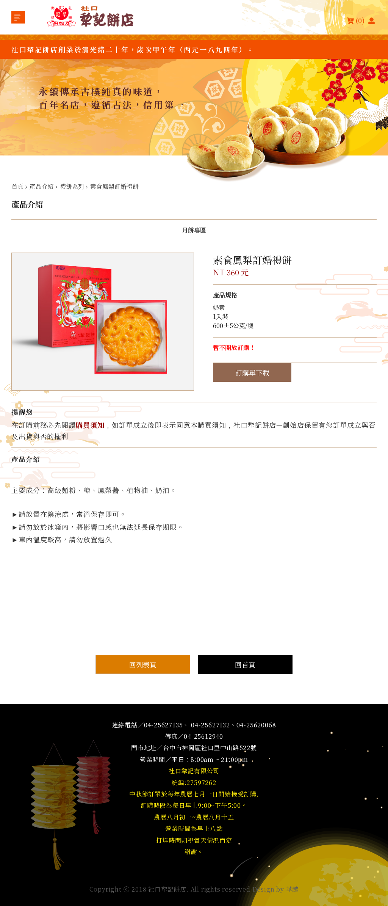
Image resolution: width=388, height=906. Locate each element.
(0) (360, 20)
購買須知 (90, 425)
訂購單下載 (252, 372)
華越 (292, 889)
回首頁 (245, 664)
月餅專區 (194, 230)
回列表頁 (142, 664)
